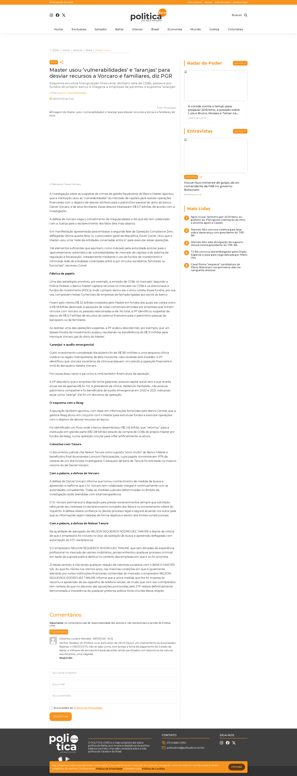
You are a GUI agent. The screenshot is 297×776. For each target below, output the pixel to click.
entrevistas (191, 177)
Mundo (195, 29)
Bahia (119, 29)
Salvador (101, 29)
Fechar (236, 766)
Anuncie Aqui (240, 2)
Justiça (214, 29)
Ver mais (239, 63)
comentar (60, 716)
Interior (137, 29)
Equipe (208, 2)
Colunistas (235, 29)
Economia (175, 29)
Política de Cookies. (153, 768)
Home (58, 29)
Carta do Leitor (223, 2)
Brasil (155, 29)
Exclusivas (79, 29)
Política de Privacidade (87, 707)
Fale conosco (195, 2)
